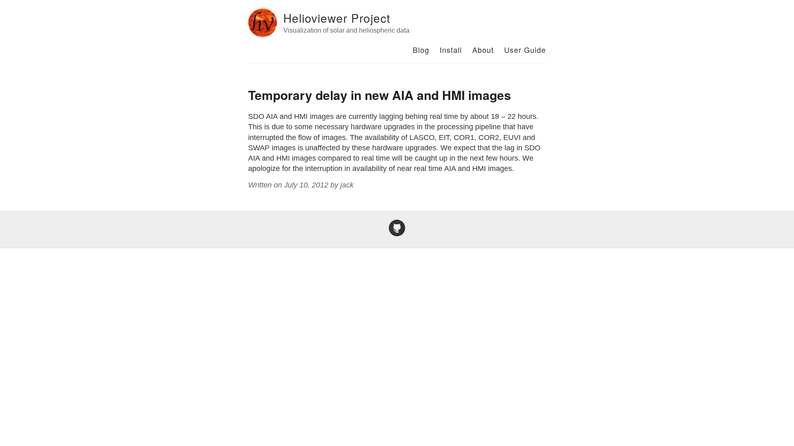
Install (451, 49)
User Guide (525, 49)
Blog (421, 49)
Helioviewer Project (336, 17)
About (483, 49)
